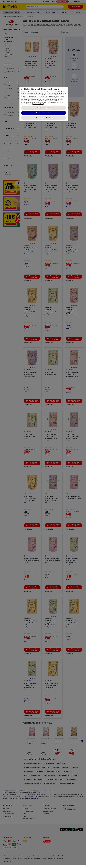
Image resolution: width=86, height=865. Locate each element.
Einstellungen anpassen (44, 107)
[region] (43, 104)
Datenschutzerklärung (38, 103)
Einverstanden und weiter (43, 112)
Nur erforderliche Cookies (43, 117)
